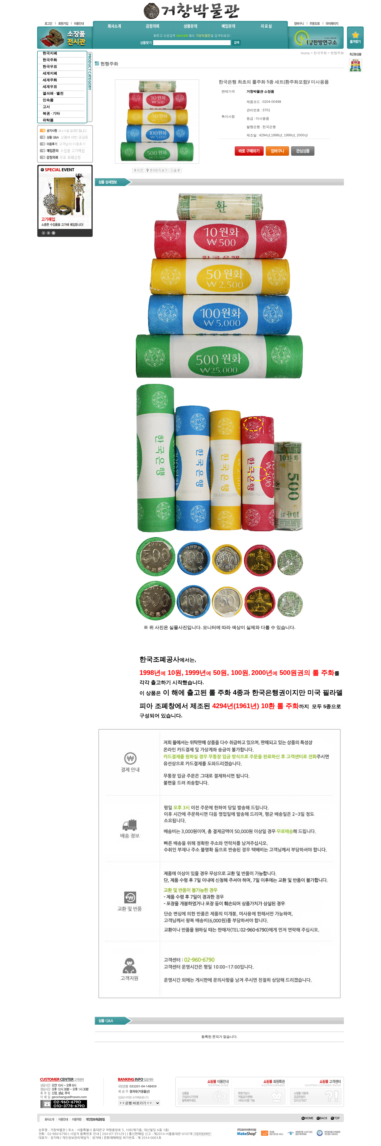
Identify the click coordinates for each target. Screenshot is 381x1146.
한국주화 (50, 60)
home (305, 53)
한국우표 (50, 66)
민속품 (48, 100)
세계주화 (50, 80)
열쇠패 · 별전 (53, 93)
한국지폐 (50, 53)
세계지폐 (50, 73)
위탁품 (48, 120)
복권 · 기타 (51, 113)
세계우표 (50, 87)
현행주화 (337, 53)
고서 (46, 107)
